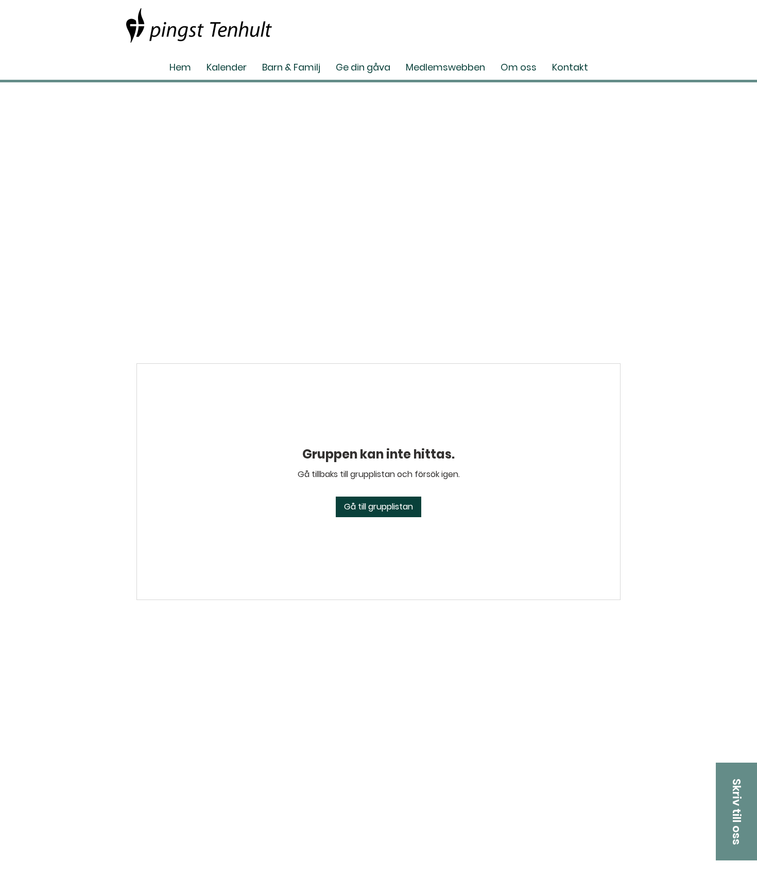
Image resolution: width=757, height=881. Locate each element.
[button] (736, 811)
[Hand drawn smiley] (199, 25)
